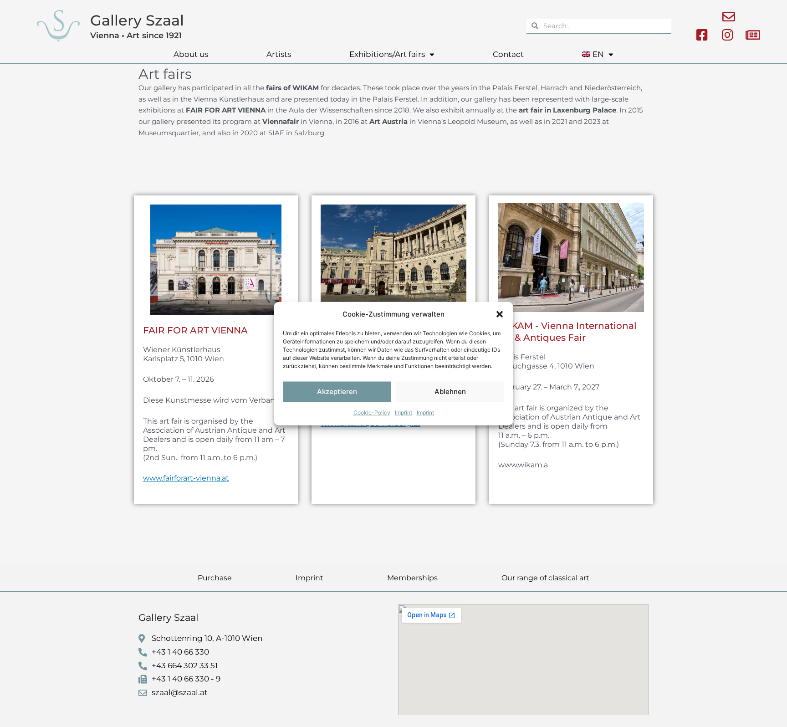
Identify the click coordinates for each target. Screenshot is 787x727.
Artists (278, 54)
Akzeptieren (337, 391)
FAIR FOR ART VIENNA (195, 330)
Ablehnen (450, 391)
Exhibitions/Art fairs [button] (387, 54)
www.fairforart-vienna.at (186, 478)
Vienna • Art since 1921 (136, 36)
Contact (508, 54)
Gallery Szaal (137, 20)
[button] (499, 314)
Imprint (403, 412)
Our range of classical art (545, 577)
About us (191, 54)
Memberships (412, 577)
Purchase (215, 577)
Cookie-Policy (371, 412)
